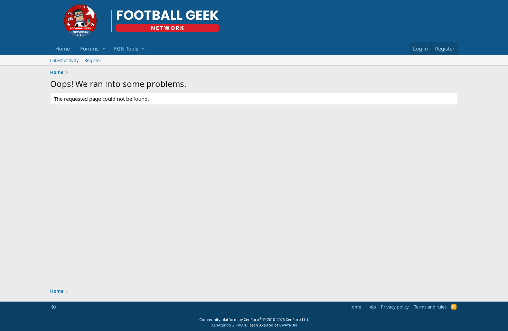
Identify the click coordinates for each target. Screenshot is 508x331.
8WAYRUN (288, 325)
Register (92, 60)
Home (62, 48)
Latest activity (64, 60)
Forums (89, 48)
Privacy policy (395, 307)
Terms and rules (430, 307)
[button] (104, 48)
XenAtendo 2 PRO (227, 325)
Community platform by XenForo (254, 319)
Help (371, 307)
